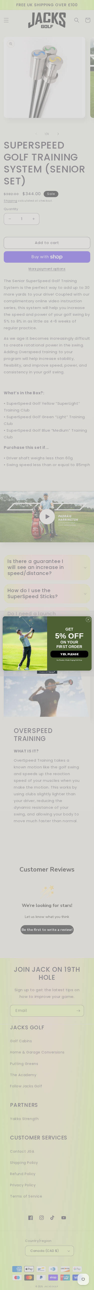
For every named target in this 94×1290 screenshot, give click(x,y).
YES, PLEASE (69, 654)
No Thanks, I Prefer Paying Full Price (69, 660)
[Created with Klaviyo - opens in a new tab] (47, 672)
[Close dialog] (88, 619)
